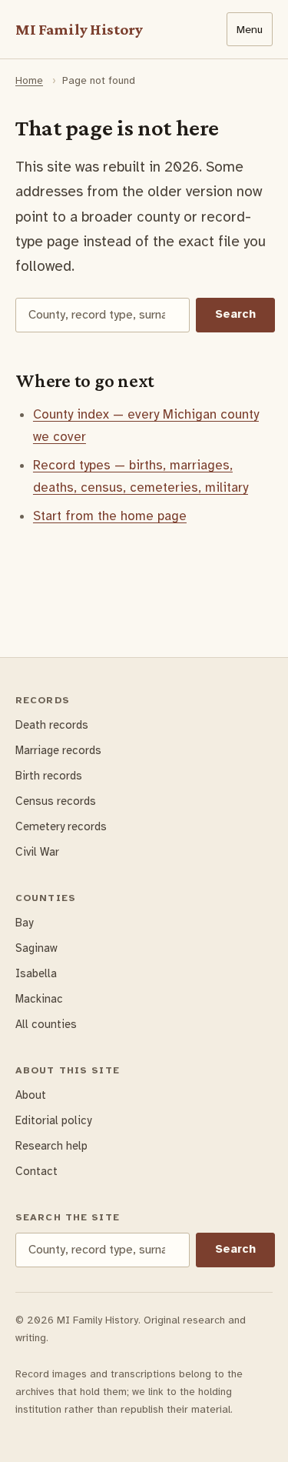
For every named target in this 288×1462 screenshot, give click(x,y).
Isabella (36, 973)
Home (29, 80)
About (30, 1095)
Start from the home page (110, 516)
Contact (36, 1171)
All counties (46, 1024)
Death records (51, 725)
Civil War (37, 852)
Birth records (48, 776)
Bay (24, 923)
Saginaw (36, 948)
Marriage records (58, 750)
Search (235, 314)
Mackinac (39, 999)
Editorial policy (53, 1120)
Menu (250, 29)
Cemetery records (61, 826)
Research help (51, 1146)
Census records (55, 801)
